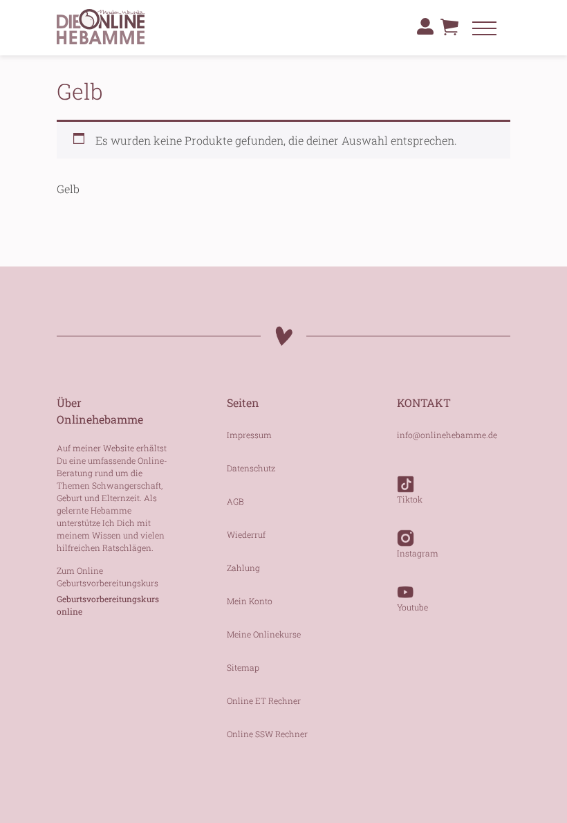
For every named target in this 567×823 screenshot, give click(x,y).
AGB (235, 501)
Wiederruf (246, 534)
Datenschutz (251, 467)
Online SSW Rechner (267, 733)
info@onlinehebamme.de (447, 434)
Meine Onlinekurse (264, 634)
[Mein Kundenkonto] (425, 26)
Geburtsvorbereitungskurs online (108, 605)
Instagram (417, 553)
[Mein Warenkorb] (449, 30)
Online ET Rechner (264, 700)
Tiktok (409, 499)
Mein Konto (249, 600)
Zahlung (243, 567)
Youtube (412, 607)
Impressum (249, 434)
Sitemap (243, 667)
